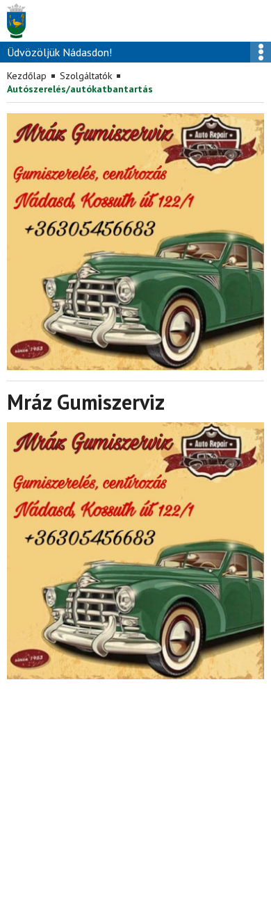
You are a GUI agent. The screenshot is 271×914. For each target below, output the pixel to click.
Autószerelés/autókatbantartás (80, 89)
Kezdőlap (27, 75)
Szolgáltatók (86, 75)
